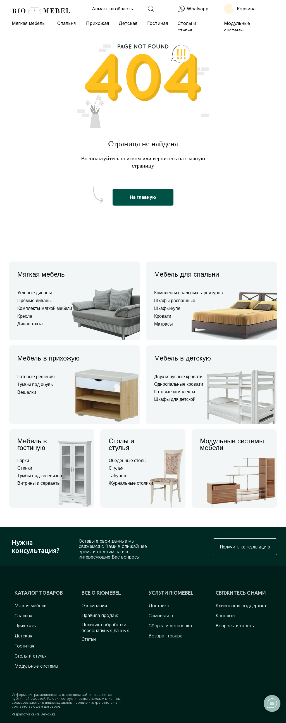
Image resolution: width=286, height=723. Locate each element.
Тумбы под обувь (35, 384)
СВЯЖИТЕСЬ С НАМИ (241, 592)
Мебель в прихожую (48, 358)
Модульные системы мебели (232, 444)
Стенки (24, 468)
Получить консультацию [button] (245, 546)
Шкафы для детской (175, 399)
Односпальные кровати (178, 384)
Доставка (159, 605)
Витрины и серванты (39, 483)
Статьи (89, 639)
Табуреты (118, 475)
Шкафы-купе (167, 308)
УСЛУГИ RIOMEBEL (171, 592)
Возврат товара (165, 636)
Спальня (66, 23)
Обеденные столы (128, 460)
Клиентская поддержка (241, 605)
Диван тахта (30, 323)
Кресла (24, 316)
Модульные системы (36, 666)
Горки (23, 460)
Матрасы (163, 324)
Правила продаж (100, 615)
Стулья (116, 468)
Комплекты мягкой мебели (44, 308)
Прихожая (97, 23)
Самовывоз (161, 615)
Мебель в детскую (182, 358)
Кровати (162, 316)
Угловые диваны (34, 292)
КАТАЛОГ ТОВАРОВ (39, 592)
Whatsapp (197, 8)
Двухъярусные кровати (178, 376)
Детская (128, 23)
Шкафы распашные (174, 300)
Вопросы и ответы (235, 625)
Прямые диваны (34, 300)
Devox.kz (48, 714)
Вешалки (26, 392)
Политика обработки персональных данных (105, 627)
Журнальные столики (131, 483)
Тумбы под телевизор (39, 475)
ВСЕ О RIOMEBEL (101, 592)
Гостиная (157, 23)
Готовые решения (36, 376)
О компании (94, 605)
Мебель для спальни (186, 274)
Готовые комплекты (174, 391)
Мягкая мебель (28, 23)
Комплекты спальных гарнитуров (188, 292)
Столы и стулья (121, 444)
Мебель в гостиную (32, 444)
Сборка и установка (170, 625)
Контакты (225, 615)
